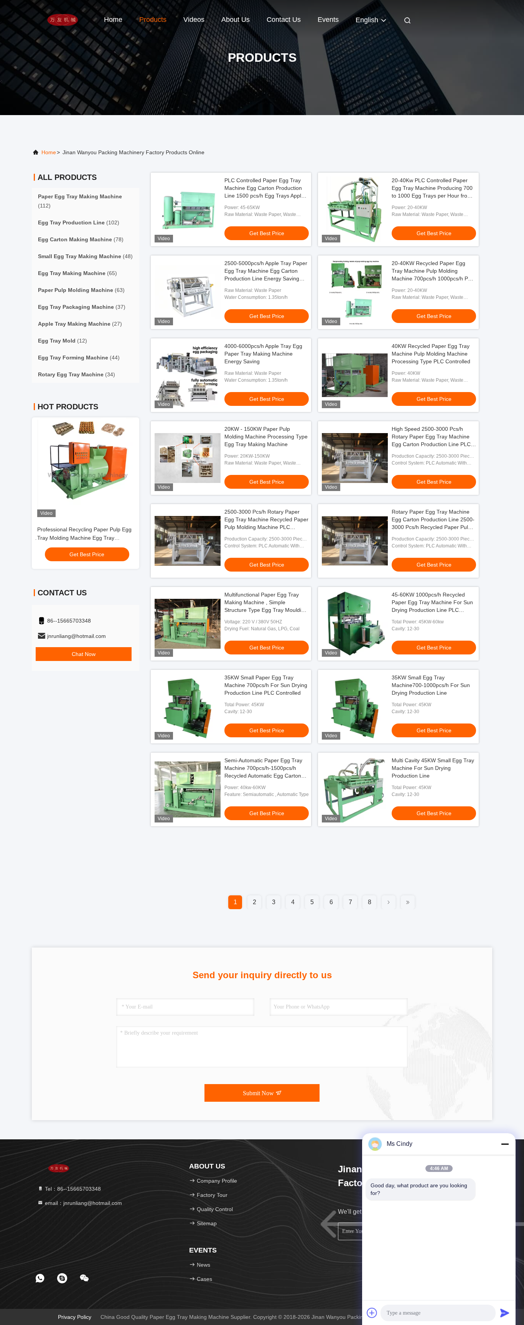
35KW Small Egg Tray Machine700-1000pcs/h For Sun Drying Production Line (431, 685)
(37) (81, 307)
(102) (78, 222)
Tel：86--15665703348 (72, 1189)
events (328, 19)
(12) (62, 341)
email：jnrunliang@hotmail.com (82, 1203)
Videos (193, 19)
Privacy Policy (74, 1317)
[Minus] (504, 1144)
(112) (80, 201)
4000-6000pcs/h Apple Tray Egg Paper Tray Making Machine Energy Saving (263, 353)
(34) (76, 374)
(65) (77, 273)
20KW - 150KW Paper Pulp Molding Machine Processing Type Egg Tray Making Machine (266, 436)
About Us (235, 19)
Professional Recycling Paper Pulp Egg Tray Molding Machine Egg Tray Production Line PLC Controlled (83, 537)
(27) (80, 324)
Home (113, 19)
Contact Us (284, 19)
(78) (81, 239)
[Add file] (372, 1312)
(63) (81, 290)
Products (152, 19)
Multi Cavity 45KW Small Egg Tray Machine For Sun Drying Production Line (433, 768)
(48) (85, 256)
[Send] (505, 1312)
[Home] (62, 19)
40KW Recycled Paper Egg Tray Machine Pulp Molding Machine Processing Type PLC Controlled (431, 353)
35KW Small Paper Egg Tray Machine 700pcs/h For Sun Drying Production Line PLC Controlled (265, 685)
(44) (79, 357)
